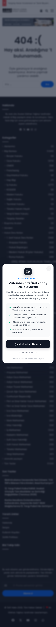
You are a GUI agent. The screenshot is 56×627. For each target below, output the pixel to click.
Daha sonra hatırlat (28, 352)
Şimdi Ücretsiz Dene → (28, 344)
